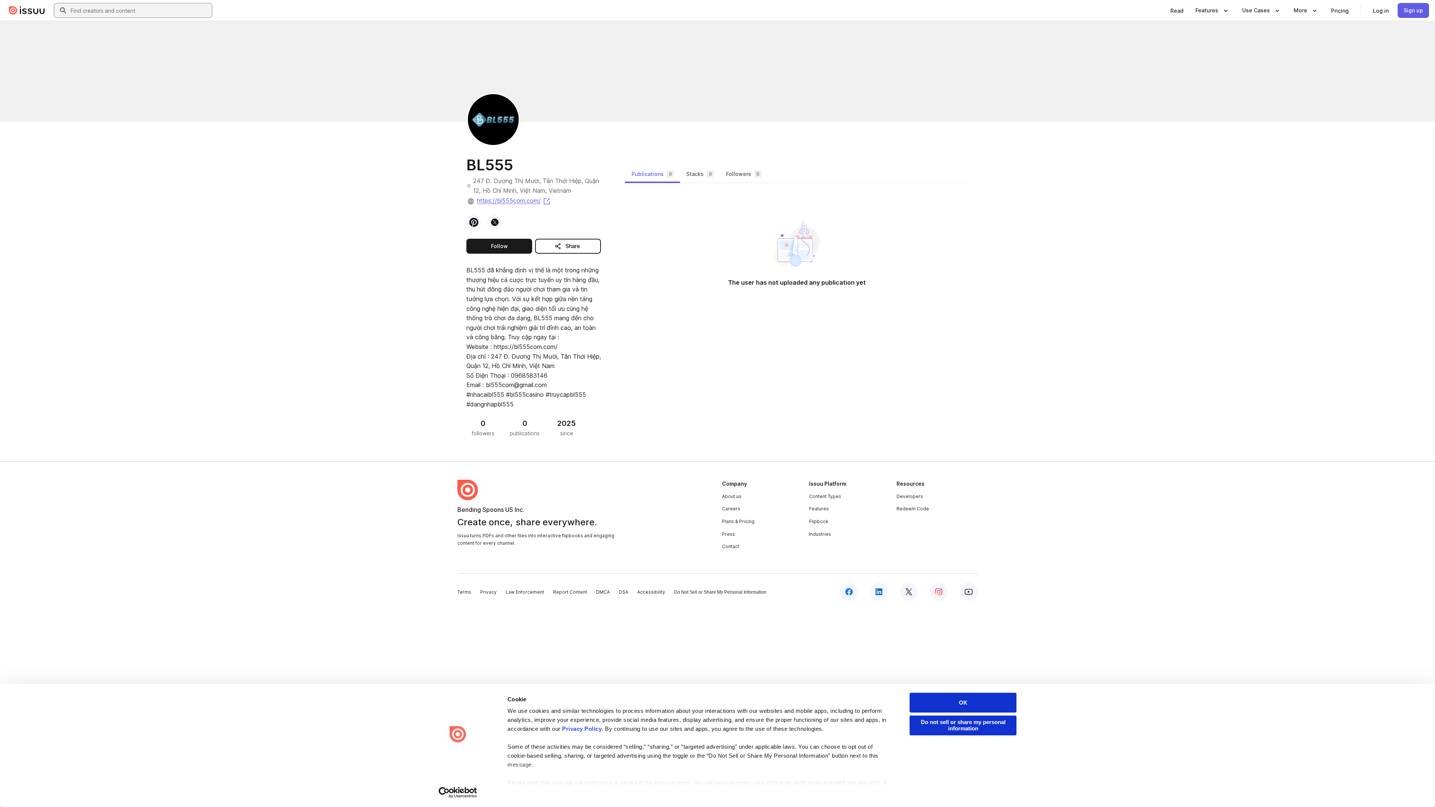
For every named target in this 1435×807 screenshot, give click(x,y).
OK (963, 702)
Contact (730, 546)
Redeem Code (913, 508)
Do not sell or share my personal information (963, 725)
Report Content (570, 592)
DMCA (603, 592)
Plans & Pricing (738, 521)
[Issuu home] (27, 10)
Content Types (825, 496)
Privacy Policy (582, 729)
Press (728, 534)
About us (731, 496)
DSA (623, 592)
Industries (820, 534)
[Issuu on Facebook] (849, 592)
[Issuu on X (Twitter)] (909, 592)
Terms (464, 592)
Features (819, 508)
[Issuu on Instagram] (939, 592)
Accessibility (651, 592)
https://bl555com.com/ (514, 200)
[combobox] (140, 10)
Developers (910, 496)
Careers (731, 508)
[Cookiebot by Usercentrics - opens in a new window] (458, 792)
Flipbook (818, 521)
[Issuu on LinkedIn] (879, 592)
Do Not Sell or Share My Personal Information (720, 592)
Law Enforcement (525, 592)
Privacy (488, 592)
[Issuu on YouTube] (969, 592)
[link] (1176, 10)
